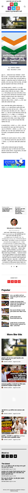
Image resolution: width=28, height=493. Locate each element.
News (20, 52)
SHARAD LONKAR (15, 67)
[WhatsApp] (19, 281)
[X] (14, 266)
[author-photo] (2, 361)
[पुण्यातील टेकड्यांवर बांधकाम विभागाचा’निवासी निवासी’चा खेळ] (5, 317)
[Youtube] (16, 266)
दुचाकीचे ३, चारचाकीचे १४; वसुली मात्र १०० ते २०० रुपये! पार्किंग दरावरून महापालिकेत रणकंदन (13, 436)
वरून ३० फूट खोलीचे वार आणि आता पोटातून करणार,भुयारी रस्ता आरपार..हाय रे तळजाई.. (18, 297)
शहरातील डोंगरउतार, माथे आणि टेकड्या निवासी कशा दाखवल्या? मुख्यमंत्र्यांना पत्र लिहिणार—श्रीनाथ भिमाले (17, 324)
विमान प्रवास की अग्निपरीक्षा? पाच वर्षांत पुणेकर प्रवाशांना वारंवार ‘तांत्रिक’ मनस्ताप (18, 310)
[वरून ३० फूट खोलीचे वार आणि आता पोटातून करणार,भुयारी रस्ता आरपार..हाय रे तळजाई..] (5, 296)
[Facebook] (11, 266)
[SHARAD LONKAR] (14, 222)
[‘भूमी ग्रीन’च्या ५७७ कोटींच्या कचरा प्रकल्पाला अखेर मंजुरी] (14, 399)
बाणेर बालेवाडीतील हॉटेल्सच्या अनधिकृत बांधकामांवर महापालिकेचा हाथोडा (7, 210)
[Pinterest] (15, 281)
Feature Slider (11, 52)
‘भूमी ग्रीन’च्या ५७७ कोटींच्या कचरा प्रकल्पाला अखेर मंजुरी (12, 410)
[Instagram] (7, 456)
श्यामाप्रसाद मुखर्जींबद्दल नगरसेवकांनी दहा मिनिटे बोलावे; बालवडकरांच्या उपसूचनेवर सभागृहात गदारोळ (13, 384)
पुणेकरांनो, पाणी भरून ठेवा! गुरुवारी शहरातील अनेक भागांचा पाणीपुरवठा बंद (12, 358)
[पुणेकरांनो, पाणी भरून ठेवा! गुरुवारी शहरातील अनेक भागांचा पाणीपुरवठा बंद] (14, 23)
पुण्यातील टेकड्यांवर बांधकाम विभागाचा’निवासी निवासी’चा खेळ (16, 317)
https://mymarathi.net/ (14, 230)
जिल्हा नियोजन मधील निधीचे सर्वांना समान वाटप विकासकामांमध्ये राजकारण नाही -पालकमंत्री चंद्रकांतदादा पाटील (20, 211)
